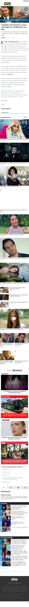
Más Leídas (4, 503)
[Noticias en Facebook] (11, 583)
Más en (9, 370)
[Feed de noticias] (17, 583)
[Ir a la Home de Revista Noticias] (7, 4)
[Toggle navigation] (2, 4)
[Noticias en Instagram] (9, 583)
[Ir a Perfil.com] (26, 0)
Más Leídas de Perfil (7, 537)
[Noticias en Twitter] (14, 583)
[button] (26, 48)
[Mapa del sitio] (20, 583)
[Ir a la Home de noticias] (14, 579)
